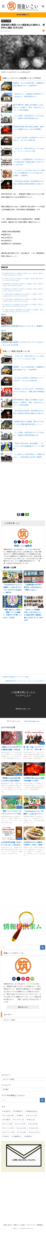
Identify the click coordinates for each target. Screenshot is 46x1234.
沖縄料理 (17, 1136)
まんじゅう (35, 1132)
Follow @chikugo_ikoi (31, 721)
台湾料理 (18, 1111)
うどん (22, 1132)
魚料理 (29, 1136)
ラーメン (8, 1123)
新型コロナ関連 (6, 20)
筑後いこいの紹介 (19, 1225)
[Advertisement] (23, 489)
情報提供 (40, 1225)
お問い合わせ (7, 1225)
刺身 (20, 1115)
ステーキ (21, 1123)
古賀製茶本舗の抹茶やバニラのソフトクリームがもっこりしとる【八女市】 (24, 680)
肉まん (31, 1119)
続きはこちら (23, 1007)
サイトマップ (31, 1225)
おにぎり (33, 1123)
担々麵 (7, 1119)
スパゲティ (19, 1119)
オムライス (32, 1115)
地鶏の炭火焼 (32, 1111)
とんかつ (22, 1128)
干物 (6, 1136)
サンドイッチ (9, 1132)
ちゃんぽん (9, 1115)
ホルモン (34, 1128)
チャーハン (9, 1128)
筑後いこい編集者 (23, 546)
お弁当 (7, 1111)
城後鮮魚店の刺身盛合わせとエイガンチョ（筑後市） (16, 676)
